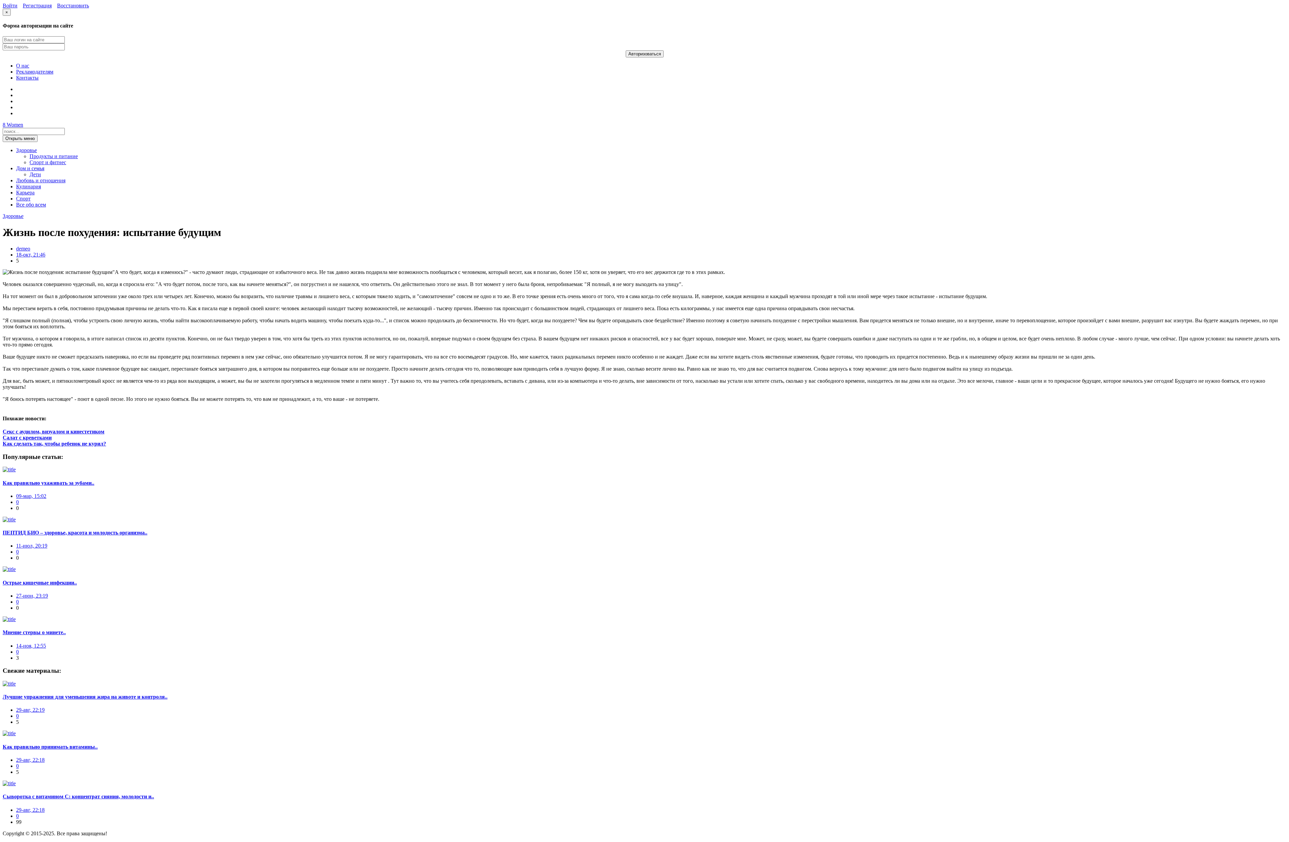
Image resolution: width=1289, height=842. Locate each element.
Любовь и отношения (40, 180)
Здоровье (26, 150)
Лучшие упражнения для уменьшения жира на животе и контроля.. (85, 697)
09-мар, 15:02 (31, 496)
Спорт (23, 198)
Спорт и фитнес (48, 162)
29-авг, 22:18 (30, 760)
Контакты (27, 78)
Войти (10, 5)
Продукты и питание (54, 156)
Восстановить (73, 5)
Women (13, 125)
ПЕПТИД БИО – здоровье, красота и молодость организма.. (75, 532)
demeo (23, 248)
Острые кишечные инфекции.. (40, 583)
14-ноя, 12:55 (31, 646)
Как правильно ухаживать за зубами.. (48, 483)
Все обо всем (31, 204)
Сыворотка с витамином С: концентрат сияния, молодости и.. (78, 796)
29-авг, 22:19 (30, 710)
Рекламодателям (34, 72)
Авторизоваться (644, 53)
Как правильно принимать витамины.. (50, 747)
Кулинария (28, 186)
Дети (35, 174)
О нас (22, 65)
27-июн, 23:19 (32, 596)
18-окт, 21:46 (30, 255)
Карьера (25, 192)
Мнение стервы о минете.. (34, 632)
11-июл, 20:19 (31, 546)
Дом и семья (30, 168)
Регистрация (37, 5)
